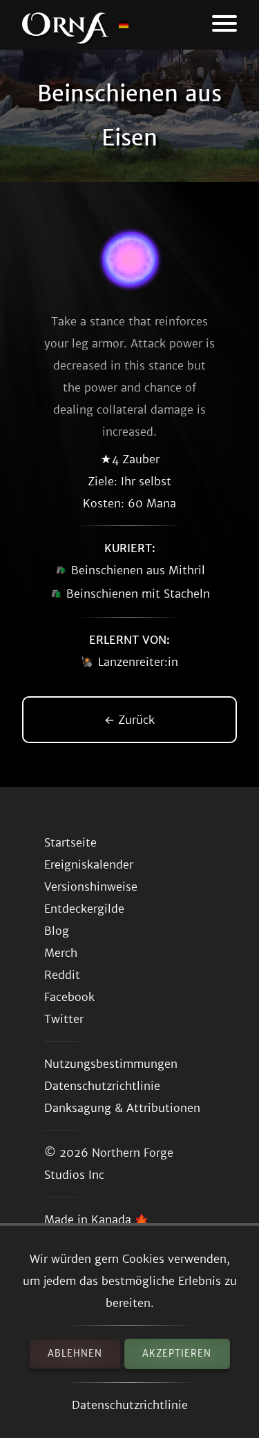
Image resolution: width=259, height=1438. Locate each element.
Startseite (70, 842)
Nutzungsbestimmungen (111, 1064)
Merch (60, 953)
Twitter (64, 1019)
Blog (56, 931)
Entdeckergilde (84, 908)
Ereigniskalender (88, 864)
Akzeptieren (176, 1353)
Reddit (62, 975)
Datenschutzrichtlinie (130, 1405)
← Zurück (129, 720)
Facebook (69, 997)
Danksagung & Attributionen (122, 1108)
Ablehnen (75, 1353)
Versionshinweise (90, 886)
